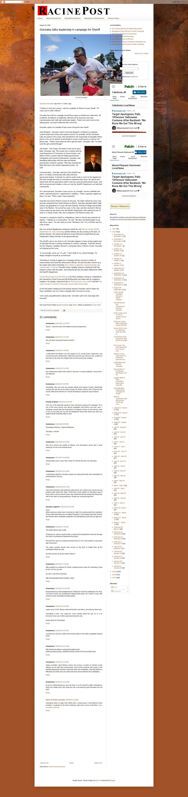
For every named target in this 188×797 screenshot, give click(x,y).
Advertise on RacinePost (94, 18)
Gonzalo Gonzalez (46, 104)
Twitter (74, 305)
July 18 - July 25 (119, 432)
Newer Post (44, 763)
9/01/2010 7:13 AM (61, 564)
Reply (48, 330)
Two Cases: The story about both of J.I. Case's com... (120, 348)
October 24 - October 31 (118, 250)
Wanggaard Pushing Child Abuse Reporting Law (129, 42)
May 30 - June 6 (119, 466)
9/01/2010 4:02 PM (62, 630)
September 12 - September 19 (119, 279)
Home (40, 18)
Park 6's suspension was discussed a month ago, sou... (120, 400)
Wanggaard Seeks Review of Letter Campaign (128, 31)
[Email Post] (63, 310)
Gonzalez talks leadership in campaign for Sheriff (119, 391)
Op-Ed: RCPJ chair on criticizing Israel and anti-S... (120, 331)
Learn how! (97, 305)
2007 (114, 578)
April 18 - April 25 (120, 493)
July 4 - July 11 (119, 442)
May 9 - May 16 (119, 481)
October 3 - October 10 (118, 264)
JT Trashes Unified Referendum (123, 36)
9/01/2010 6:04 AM (67, 507)
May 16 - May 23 (120, 476)
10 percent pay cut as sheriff (81, 281)
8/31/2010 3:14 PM (62, 368)
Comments (117, 591)
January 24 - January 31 (118, 552)
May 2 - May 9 (119, 485)
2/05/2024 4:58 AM (72, 700)
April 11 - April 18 (120, 498)
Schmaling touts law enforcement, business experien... (119, 306)
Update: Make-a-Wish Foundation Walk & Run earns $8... (119, 381)
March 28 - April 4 (120, 508)
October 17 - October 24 (118, 255)
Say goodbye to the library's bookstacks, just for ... (120, 372)
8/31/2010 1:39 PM (62, 350)
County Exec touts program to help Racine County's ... (120, 339)
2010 (114, 232)
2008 (114, 575)
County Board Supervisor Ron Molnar (53, 277)
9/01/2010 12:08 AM (62, 458)
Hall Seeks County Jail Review (122, 39)
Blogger (112, 780)
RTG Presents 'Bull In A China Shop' (124, 34)
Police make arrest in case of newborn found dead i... (120, 315)
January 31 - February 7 (118, 547)
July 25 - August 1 (120, 427)
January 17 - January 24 (118, 557)
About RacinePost (53, 18)
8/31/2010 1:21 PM (62, 337)
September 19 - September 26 (119, 274)
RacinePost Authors (72, 18)
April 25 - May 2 (119, 488)
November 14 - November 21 (119, 235)
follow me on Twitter (141, 53)
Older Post (98, 763)
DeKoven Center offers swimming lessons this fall (120, 323)
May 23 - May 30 (120, 471)
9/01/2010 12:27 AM (62, 487)
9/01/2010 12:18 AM (62, 471)
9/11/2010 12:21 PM (62, 682)
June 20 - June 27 (120, 451)
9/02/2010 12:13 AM (62, 646)
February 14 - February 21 (118, 538)
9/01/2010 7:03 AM (61, 527)
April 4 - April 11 (119, 503)
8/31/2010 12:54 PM (62, 323)
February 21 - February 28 (118, 533)
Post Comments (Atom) (57, 767)
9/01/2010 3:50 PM (62, 606)
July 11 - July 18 (119, 437)
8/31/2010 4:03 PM (62, 384)
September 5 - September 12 (119, 284)
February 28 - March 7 (118, 528)
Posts (115, 587)
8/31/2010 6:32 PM (65, 402)
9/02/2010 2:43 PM (62, 662)
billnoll (98, 780)
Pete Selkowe (141, 219)
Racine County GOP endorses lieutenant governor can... (120, 356)
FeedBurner (134, 77)
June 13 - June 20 (120, 456)
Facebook (65, 305)
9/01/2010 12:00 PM (62, 588)
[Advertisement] (71, 755)
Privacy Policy (113, 18)
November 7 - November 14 (119, 240)
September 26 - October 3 (119, 269)
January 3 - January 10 (118, 567)
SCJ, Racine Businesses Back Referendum (127, 29)
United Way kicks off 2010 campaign (120, 364)
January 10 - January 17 (118, 562)
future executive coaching (55, 700)
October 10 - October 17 (118, 259)
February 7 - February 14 (118, 543)
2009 (114, 572)
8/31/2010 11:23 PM (62, 442)
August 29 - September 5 (118, 288)
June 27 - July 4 (119, 446)
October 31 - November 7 (118, 245)
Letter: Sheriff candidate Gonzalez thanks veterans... (118, 296)
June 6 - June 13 (120, 461)
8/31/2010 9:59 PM (62, 424)
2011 (114, 229)
